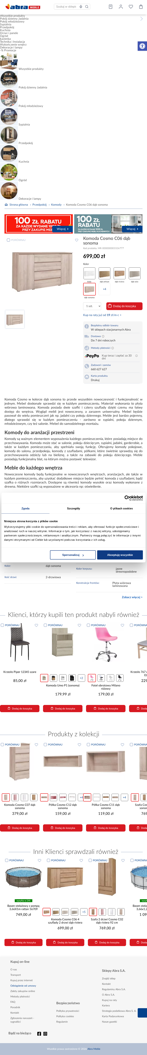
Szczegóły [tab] (73, 508)
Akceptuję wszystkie (120, 554)
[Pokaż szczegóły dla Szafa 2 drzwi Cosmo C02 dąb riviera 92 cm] (107, 877)
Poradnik (15, 1007)
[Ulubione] (130, 6)
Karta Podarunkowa (113, 1016)
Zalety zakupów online (22, 991)
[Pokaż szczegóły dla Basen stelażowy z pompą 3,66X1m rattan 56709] (23, 877)
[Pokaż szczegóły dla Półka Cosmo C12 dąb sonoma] (62, 761)
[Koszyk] (140, 6)
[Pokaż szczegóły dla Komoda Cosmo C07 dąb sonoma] (19, 761)
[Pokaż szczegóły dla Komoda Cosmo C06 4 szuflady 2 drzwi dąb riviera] (65, 877)
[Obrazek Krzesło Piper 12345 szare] (19, 642)
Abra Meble (93, 1049)
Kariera (106, 1005)
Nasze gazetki (109, 1022)
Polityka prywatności (67, 1011)
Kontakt (14, 1013)
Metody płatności (20, 996)
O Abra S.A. (108, 995)
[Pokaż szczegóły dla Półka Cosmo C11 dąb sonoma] (105, 761)
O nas (13, 969)
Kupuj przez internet (21, 980)
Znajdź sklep (108, 978)
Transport (15, 975)
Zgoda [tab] (26, 508)
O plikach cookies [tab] (121, 508)
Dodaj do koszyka (124, 306)
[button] (142, 46)
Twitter (45, 1034)
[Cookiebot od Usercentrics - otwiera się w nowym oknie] (127, 498)
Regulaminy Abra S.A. (113, 989)
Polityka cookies (65, 1016)
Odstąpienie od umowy (23, 986)
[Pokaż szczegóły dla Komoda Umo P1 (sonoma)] (62, 642)
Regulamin (62, 1022)
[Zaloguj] (120, 6)
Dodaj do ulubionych (76, 240)
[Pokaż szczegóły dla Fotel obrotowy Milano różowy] (105, 642)
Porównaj (18, 240)
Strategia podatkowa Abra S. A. (119, 1011)
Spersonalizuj (70, 554)
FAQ (12, 1002)
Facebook (39, 1034)
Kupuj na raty (109, 1000)
